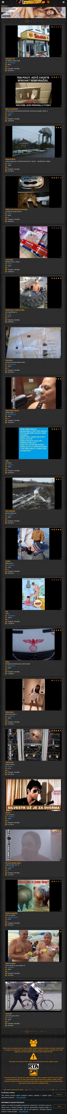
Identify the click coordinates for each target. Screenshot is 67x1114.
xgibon (10, 163)
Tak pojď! (8, 1014)
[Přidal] (6, 62)
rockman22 (11, 565)
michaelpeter (11, 615)
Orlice (7, 662)
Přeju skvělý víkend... (12, 410)
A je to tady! (9, 260)
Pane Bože (9, 360)
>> (44, 21)
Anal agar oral (10, 59)
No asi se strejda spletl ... (13, 863)
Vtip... (7, 461)
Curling (7, 561)
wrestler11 (11, 113)
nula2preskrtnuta (13, 917)
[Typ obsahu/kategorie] (5, 68)
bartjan (10, 264)
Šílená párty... (9, 712)
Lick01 (10, 213)
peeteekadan (11, 63)
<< (22, 21)
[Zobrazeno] (6, 64)
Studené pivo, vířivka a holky (14, 310)
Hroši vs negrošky (11, 913)
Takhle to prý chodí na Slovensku (16, 209)
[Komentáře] (6, 66)
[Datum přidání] (6, 70)
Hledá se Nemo (10, 159)
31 (42, 21)
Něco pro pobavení (11, 109)
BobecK (10, 766)
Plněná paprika (10, 963)
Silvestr (7, 812)
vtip (6, 611)
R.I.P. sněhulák (10, 511)
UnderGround (12, 364)
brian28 (10, 1017)
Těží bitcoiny (9, 762)
